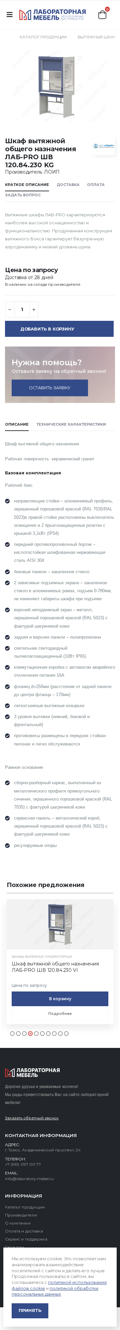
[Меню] (9, 14)
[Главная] (7, 36)
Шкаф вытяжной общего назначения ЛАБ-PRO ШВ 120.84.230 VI (55, 967)
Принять (30, 1310)
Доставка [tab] (68, 185)
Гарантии (14, 1247)
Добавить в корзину (47, 328)
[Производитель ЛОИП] (104, 146)
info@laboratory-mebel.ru (29, 1178)
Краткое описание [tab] (27, 185)
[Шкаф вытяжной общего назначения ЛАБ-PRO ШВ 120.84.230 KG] (59, 86)
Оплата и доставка (24, 1231)
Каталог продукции (43, 36)
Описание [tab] (17, 424)
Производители (21, 1215)
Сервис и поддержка (26, 1239)
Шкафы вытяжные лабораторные (42, 956)
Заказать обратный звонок (32, 1118)
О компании (18, 1223)
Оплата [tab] (96, 185)
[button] (102, 14)
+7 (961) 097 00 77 (23, 1164)
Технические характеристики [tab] (71, 424)
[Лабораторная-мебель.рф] (52, 14)
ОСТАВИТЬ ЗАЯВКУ (50, 387)
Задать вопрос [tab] (23, 195)
